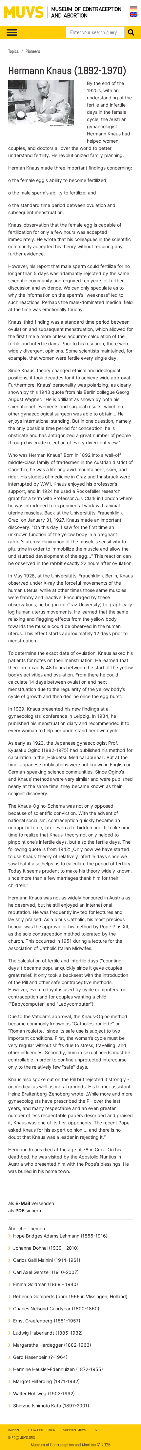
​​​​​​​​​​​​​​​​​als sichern (24, 1210)
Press (98, 1430)
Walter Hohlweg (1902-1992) (44, 1393)
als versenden (31, 1203)
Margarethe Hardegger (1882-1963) (52, 1345)
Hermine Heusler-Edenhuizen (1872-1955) (58, 1369)
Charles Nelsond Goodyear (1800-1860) (56, 1308)
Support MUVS (74, 1430)
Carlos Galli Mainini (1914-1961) (46, 1260)
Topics (13, 51)
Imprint (14, 1430)
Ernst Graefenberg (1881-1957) (46, 1320)
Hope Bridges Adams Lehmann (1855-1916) (60, 1236)
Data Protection (41, 1430)
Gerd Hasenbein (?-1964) (40, 1357)
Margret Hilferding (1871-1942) (46, 1381)
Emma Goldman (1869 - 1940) (45, 1284)
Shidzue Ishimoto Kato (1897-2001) (51, 1405)
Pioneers (33, 51)
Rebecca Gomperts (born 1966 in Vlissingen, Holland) (70, 1296)
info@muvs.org (21, 1437)
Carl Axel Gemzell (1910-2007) (46, 1272)
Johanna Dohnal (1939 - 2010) (46, 1248)
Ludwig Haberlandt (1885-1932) (48, 1333)
